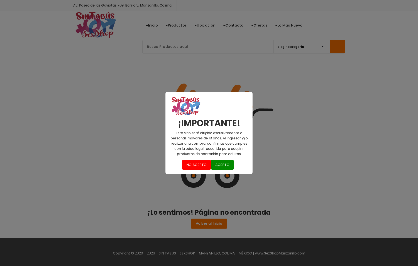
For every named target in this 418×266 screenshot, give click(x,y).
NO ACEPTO (196, 164)
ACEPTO (222, 164)
